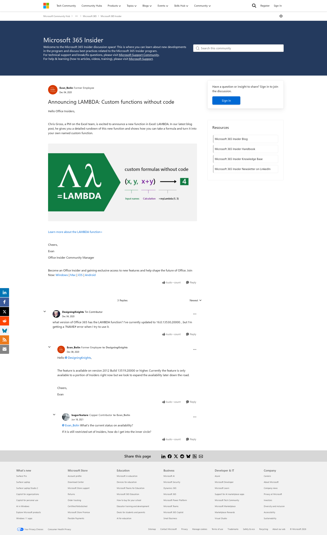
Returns (71, 494)
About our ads (278, 529)
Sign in (226, 100)
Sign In (278, 5)
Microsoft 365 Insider (111, 16)
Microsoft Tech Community (227, 500)
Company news (271, 488)
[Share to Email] (201, 456)
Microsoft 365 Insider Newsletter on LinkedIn (242, 169)
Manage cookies (199, 529)
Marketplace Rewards (225, 512)
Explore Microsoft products (28, 512)
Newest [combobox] (196, 300)
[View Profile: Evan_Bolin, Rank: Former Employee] (53, 89)
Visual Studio (221, 518)
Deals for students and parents (131, 512)
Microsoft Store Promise (79, 512)
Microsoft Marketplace (225, 506)
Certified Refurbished (77, 506)
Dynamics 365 (170, 488)
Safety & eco (249, 529)
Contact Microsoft (168, 529)
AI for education (124, 518)
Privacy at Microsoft (273, 494)
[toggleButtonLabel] (281, 16)
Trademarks (233, 529)
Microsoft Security (172, 482)
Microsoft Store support (79, 488)
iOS (80, 275)
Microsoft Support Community (139, 55)
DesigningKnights (73, 312)
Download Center (76, 482)
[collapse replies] (44, 311)
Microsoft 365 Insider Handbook (235, 149)
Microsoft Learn (222, 488)
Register (265, 5)
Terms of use (217, 529)
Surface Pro (21, 476)
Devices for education (127, 482)
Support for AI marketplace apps (229, 494)
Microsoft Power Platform (175, 500)
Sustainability (270, 518)
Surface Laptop (23, 482)
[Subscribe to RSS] (195, 456)
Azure (217, 476)
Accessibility (269, 512)
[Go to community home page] (46, 6)
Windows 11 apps (24, 518)
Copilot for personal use (27, 500)
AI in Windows (22, 506)
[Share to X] (176, 456)
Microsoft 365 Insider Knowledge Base (239, 159)
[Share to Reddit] (182, 456)
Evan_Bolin (66, 88)
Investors (268, 500)
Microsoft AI (169, 476)
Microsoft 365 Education (128, 494)
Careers (267, 476)
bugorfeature (80, 415)
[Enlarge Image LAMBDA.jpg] (122, 182)
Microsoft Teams (171, 506)
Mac (73, 275)
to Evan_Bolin (121, 415)
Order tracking (74, 500)
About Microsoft (271, 482)
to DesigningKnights (115, 347)
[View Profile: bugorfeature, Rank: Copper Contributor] (66, 417)
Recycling (263, 529)
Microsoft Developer (224, 482)
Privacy (184, 529)
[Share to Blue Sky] (188, 456)
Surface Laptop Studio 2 (27, 488)
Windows (62, 275)
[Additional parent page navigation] (76, 16)
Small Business (170, 518)
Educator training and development (133, 506)
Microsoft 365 (90, 16)
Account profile (75, 476)
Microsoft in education (127, 476)
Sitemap (152, 529)
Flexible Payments (76, 518)
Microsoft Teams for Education (130, 488)
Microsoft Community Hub (56, 16)
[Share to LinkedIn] (163, 456)
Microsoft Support (141, 59)
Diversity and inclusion (274, 506)
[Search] (254, 5)
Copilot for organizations (27, 494)
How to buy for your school (129, 500)
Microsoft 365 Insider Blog (231, 139)
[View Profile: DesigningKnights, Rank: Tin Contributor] (56, 314)
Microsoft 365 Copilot (173, 512)
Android (90, 275)
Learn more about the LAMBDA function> (75, 232)
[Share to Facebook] (170, 456)
